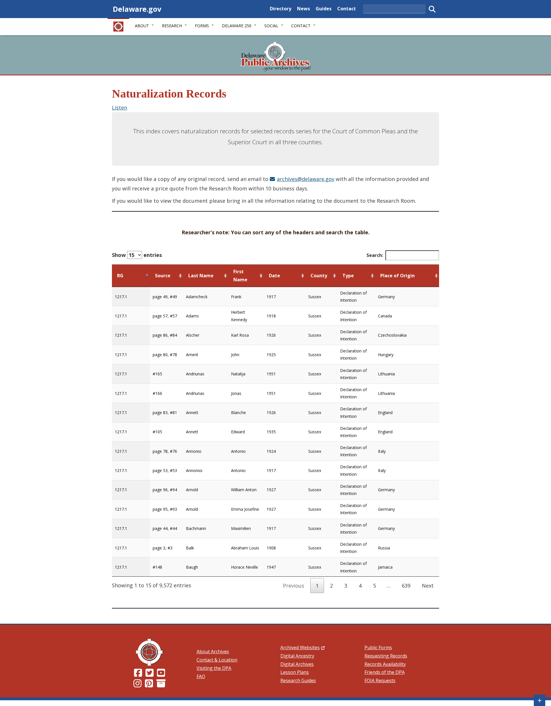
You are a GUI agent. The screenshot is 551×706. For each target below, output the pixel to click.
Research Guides (298, 680)
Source (162, 275)
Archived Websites (302, 647)
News (303, 8)
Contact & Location (217, 660)
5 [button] (374, 585)
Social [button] (271, 25)
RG (120, 275)
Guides (323, 8)
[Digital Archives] (161, 685)
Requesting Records (385, 656)
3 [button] (345, 585)
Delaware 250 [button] (236, 25)
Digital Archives (297, 664)
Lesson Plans (294, 672)
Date (274, 275)
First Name (240, 275)
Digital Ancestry (297, 656)
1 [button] (317, 585)
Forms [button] (202, 25)
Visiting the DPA (214, 668)
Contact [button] (301, 25)
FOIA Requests (379, 680)
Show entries (137, 254)
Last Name (201, 275)
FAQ (201, 676)
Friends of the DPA (384, 672)
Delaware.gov (137, 9)
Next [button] (428, 585)
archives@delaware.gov (305, 178)
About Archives (213, 651)
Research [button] (172, 25)
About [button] (142, 25)
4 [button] (360, 585)
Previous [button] (293, 585)
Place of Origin (397, 275)
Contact (346, 8)
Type (348, 275)
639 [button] (406, 585)
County (319, 275)
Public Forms (378, 647)
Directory (280, 8)
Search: (374, 255)
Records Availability (385, 664)
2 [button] (331, 585)
